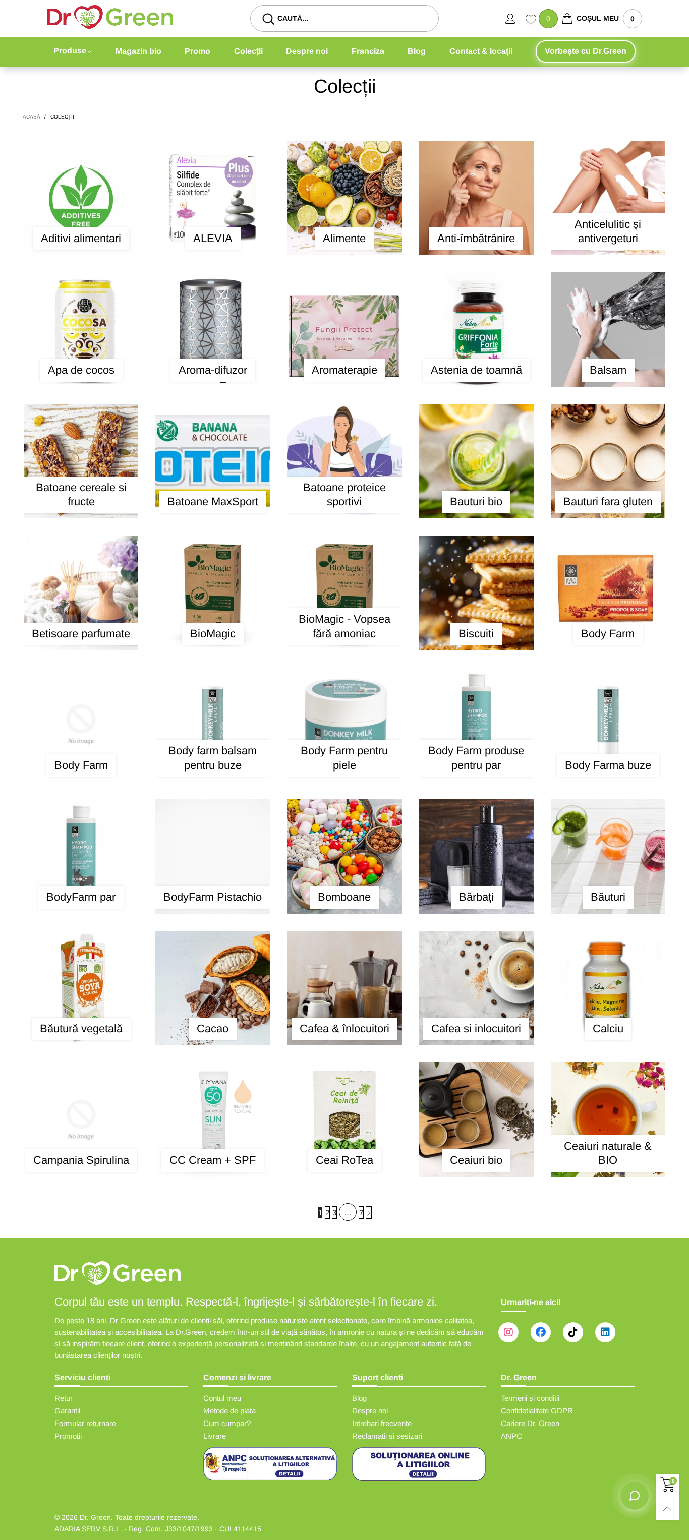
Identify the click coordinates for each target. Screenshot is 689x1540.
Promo (197, 51)
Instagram (508, 1332)
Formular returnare (85, 1423)
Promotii (68, 1436)
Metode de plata (229, 1410)
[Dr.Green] (110, 17)
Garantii (67, 1410)
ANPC (511, 1436)
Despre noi (307, 51)
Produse (69, 50)
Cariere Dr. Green (530, 1423)
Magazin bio (138, 51)
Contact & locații (480, 51)
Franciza (368, 51)
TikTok (573, 1332)
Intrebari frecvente (382, 1423)
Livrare (214, 1436)
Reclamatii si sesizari (387, 1436)
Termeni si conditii (530, 1398)
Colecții (248, 51)
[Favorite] (532, 20)
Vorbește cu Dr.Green (585, 51)
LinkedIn (605, 1332)
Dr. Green (95, 1517)
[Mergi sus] (667, 1508)
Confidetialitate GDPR (537, 1410)
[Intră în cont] (515, 18)
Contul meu (222, 1398)
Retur (63, 1398)
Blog (417, 51)
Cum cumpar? (227, 1423)
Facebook (541, 1332)
